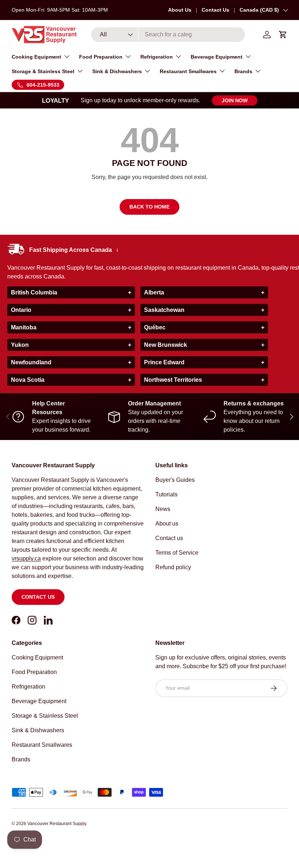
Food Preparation (34, 672)
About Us (179, 10)
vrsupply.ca (26, 558)
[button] (283, 35)
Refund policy (173, 567)
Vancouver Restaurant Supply (56, 823)
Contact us (38, 597)
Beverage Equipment (39, 701)
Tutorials (166, 494)
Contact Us (215, 10)
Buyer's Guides (175, 480)
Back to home (149, 207)
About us (166, 523)
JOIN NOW (235, 100)
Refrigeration (28, 686)
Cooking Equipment (37, 657)
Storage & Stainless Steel (45, 716)
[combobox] (168, 34)
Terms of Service (176, 553)
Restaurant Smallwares (42, 745)
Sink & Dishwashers (38, 730)
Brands (21, 759)
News (162, 509)
